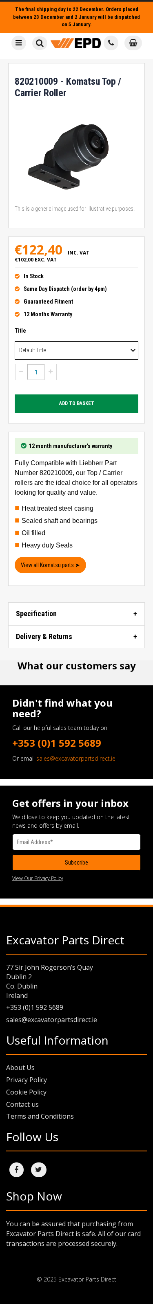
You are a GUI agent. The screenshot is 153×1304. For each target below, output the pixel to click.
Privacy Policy (26, 1079)
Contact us (22, 1104)
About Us (20, 1067)
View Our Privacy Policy (37, 878)
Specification (36, 613)
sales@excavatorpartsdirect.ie (75, 758)
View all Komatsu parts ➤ (50, 565)
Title (20, 330)
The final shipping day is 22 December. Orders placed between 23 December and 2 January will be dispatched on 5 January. (76, 16)
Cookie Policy (26, 1092)
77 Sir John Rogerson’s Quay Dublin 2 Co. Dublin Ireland (49, 981)
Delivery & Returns (44, 636)
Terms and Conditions (40, 1116)
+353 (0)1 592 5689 (56, 743)
